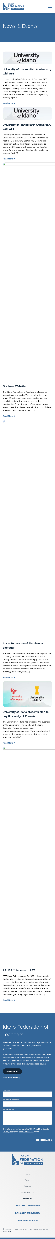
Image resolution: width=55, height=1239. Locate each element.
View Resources (10, 1078)
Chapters (27, 1186)
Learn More (12, 1071)
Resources (27, 1198)
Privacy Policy (9, 1132)
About (27, 1180)
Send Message (43, 1140)
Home (27, 1174)
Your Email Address (11, 1100)
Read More (8, 103)
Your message (8, 1110)
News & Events (27, 1192)
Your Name (7, 1090)
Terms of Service (26, 1132)
